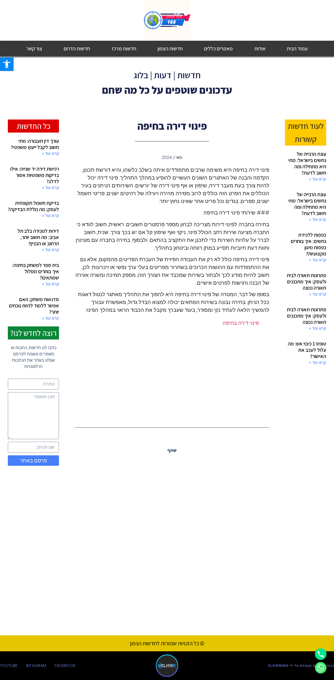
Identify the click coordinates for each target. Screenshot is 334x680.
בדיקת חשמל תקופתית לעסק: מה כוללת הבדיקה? (33, 206)
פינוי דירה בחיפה (241, 323)
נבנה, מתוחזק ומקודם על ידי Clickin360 (301, 665)
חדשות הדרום (77, 48)
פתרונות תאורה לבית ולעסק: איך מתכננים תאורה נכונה (306, 281)
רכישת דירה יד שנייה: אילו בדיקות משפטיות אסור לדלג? (34, 175)
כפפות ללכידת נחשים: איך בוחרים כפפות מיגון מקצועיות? (308, 244)
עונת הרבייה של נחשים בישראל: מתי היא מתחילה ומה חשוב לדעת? (307, 163)
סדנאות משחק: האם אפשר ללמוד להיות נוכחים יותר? (34, 305)
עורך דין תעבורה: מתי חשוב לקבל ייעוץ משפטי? (35, 144)
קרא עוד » (317, 179)
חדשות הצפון (170, 48)
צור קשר (34, 48)
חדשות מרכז (124, 48)
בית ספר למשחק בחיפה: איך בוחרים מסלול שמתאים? (35, 271)
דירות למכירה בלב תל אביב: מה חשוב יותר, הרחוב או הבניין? (38, 237)
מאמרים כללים (218, 48)
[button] (184, 462)
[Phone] (320, 654)
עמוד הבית (297, 48)
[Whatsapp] (320, 667)
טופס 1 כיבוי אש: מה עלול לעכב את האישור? (307, 350)
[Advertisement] (172, 373)
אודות (259, 48)
